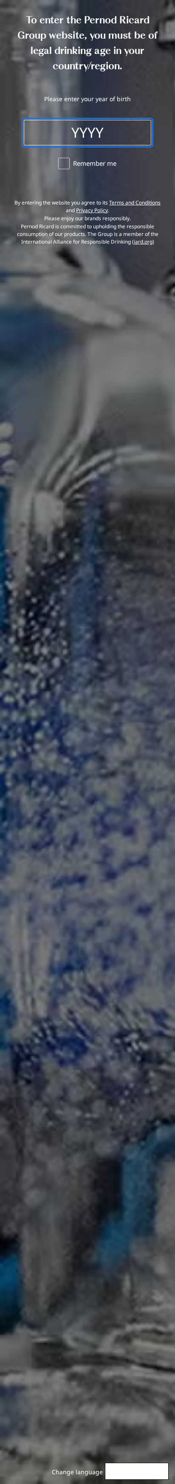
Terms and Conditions (135, 202)
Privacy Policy (92, 210)
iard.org (143, 241)
